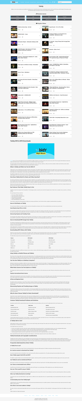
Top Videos (22, 2)
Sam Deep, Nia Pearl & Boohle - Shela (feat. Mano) (27, 80)
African (17, 16)
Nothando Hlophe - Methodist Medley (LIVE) (28, 41)
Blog (51, 2)
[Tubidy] (14, 2)
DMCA (42, 395)
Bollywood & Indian (49, 19)
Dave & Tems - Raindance (23, 72)
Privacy (33, 395)
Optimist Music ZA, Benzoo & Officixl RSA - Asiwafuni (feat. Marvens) (28, 118)
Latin (33, 16)
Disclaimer (37, 395)
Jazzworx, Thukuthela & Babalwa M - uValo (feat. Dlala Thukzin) (27, 57)
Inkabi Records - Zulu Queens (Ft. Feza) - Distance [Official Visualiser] (27, 49)
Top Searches (27, 2)
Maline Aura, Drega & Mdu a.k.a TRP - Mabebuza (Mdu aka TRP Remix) (26, 133)
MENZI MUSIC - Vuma (23, 34)
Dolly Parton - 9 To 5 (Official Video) (26, 109)
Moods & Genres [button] (39, 2)
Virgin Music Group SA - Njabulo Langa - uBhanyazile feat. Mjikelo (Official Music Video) (27, 102)
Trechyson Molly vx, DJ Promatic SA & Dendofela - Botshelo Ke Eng (57, 34)
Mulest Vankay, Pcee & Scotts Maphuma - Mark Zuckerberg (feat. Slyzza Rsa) (58, 133)
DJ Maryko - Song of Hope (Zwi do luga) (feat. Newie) (59, 42)
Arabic (33, 19)
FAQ (29, 395)
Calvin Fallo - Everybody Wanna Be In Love (58, 117)
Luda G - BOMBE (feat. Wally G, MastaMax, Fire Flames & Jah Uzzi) (58, 65)
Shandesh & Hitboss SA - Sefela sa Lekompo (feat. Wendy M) (59, 110)
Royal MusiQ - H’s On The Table (56, 27)
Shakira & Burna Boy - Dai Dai (24, 27)
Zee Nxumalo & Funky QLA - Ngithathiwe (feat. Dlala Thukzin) (58, 102)
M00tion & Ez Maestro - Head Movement (58, 95)
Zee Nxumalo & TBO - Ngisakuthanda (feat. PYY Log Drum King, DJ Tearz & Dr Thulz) (59, 57)
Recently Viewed (33, 2)
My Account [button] (46, 2)
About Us (25, 395)
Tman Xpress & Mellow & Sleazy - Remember (28, 64)
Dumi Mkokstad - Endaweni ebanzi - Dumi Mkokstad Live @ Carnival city (58, 125)
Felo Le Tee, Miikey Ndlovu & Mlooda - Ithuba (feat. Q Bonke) (59, 80)
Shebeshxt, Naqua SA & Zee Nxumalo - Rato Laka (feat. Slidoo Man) (28, 88)
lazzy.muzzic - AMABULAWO (24, 95)
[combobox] (65, 2)
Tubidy (11, 160)
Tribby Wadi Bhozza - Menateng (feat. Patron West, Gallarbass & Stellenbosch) (59, 88)
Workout (17, 19)
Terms (46, 395)
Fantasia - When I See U (54, 49)
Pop (64, 19)
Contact (49, 395)
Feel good (64, 16)
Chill (49, 16)
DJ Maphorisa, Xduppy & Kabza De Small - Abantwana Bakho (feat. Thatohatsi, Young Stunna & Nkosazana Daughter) (59, 72)
